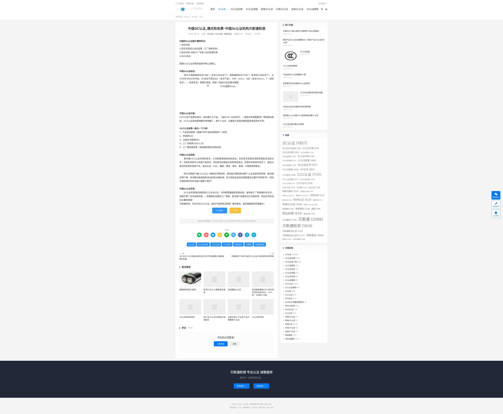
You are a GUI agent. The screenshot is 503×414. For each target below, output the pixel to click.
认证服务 (289, 220)
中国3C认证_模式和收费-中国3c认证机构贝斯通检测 (226, 28)
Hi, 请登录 (180, 3)
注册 (234, 344)
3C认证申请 (306, 156)
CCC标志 (289, 175)
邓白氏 (287, 239)
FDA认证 (288, 298)
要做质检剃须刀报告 (187, 289)
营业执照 (292, 213)
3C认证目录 (307, 160)
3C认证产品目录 (291, 148)
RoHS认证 (289, 309)
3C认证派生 (290, 269)
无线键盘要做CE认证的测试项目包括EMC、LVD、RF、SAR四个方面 (263, 292)
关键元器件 (290, 191)
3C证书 (307, 169)
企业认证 (314, 187)
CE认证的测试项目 (187, 317)
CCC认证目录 (288, 183)
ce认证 (288, 291)
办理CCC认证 (288, 195)
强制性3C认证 (302, 195)
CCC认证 (219, 34)
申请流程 (302, 208)
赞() (257, 34)
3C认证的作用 (258, 317)
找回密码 (200, 3)
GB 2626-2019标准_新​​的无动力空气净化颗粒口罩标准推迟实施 (201, 257)
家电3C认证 (267, 9)
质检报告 (315, 235)
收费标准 (317, 195)
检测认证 (228, 34)
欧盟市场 (317, 200)
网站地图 (253, 404)
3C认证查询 (290, 265)
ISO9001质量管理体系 (294, 302)
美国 (315, 209)
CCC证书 (227, 244)
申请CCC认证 (310, 205)
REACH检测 (290, 306)
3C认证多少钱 (291, 262)
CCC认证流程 (290, 179)
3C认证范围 (289, 165)
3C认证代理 (310, 148)
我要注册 (190, 3)
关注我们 (322, 3)
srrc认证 (288, 313)
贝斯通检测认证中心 (293, 235)
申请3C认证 (292, 204)
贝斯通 (248, 244)
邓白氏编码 (299, 239)
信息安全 (238, 244)
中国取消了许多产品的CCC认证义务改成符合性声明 (252, 256)
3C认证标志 (289, 156)
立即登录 (220, 344)
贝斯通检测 (259, 244)
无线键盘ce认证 (234, 289)
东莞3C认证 (290, 317)
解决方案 (309, 214)
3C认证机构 (307, 152)
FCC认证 (288, 295)
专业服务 (301, 188)
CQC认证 (288, 187)
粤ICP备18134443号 (263, 404)
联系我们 (241, 386)
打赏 (235, 210)
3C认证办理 (236, 9)
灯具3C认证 (282, 9)
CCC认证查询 (290, 287)
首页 (213, 9)
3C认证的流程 (289, 161)
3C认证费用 (312, 9)
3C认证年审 (203, 244)
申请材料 (288, 209)
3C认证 (183, 9)
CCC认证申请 (307, 179)
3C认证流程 (252, 9)
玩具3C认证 (297, 9)
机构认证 (287, 200)
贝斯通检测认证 (292, 231)
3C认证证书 (307, 164)
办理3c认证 (306, 191)
